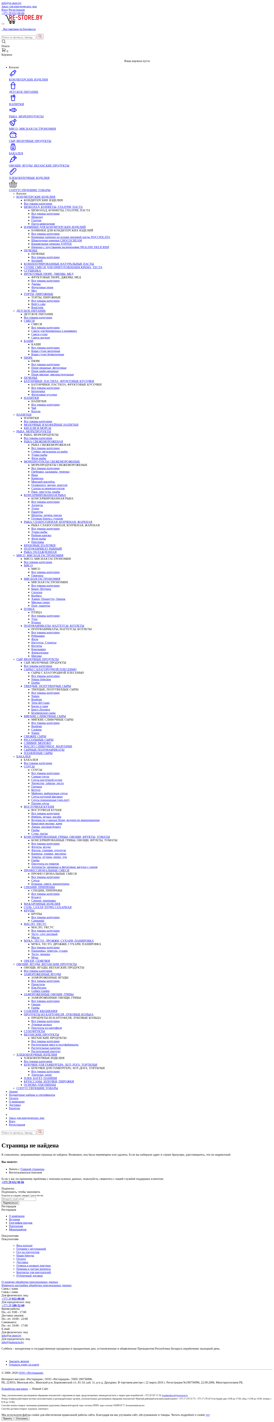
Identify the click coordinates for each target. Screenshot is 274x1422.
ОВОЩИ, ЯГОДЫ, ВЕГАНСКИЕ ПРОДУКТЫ (46, 964)
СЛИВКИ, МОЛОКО (37, 743)
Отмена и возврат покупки (33, 1265)
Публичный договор (29, 1275)
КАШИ (28, 341)
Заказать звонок (19, 1361)
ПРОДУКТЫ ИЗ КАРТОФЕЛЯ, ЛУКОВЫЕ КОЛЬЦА (59, 1014)
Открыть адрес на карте (24, 1364)
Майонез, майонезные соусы (49, 793)
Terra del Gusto (40, 702)
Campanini (37, 920)
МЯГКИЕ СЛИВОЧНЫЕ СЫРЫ (45, 716)
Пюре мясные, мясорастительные (52, 374)
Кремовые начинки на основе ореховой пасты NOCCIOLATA (70, 237)
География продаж (20, 1222)
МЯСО (28, 565)
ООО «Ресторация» (31, 1372)
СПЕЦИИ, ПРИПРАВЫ (39, 887)
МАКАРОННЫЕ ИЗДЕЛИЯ (42, 903)
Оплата (13, 1098)
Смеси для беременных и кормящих (54, 330)
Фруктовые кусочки (44, 394)
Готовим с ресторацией (31, 1248)
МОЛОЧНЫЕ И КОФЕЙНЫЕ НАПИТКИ (51, 424)
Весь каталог (24, 1245)
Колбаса (36, 595)
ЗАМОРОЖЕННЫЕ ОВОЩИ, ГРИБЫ (49, 994)
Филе (34, 639)
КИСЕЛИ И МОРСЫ (37, 428)
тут (208, 1414)
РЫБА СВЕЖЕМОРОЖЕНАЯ (43, 441)
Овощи (35, 1004)
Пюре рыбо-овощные (45, 371)
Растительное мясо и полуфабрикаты (54, 1044)
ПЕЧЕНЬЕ (30, 250)
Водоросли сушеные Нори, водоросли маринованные (65, 820)
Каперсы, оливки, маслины (48, 853)
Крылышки (38, 649)
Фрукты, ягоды (41, 846)
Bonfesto (36, 699)
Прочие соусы (40, 803)
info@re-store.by (11, 3)
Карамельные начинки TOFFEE (51, 243)
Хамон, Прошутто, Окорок (48, 599)
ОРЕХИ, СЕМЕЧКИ (37, 960)
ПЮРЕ (28, 357)
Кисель (35, 411)
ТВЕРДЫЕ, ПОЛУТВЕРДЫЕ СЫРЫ (47, 686)
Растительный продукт (46, 1051)
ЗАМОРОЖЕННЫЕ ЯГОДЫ (42, 974)
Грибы (35, 830)
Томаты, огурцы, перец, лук (49, 857)
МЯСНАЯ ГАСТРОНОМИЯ (42, 578)
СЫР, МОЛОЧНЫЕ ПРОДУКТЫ (37, 659)
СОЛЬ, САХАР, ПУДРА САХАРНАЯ (48, 907)
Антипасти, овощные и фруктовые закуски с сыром (64, 867)
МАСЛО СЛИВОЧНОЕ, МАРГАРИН (48, 746)
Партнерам (16, 1226)
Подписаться (10, 1202)
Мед (34, 290)
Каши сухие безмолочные (47, 354)
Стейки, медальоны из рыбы (49, 451)
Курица (36, 622)
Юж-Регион (38, 987)
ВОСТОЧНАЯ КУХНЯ (39, 806)
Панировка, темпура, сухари (49, 950)
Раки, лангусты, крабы (45, 491)
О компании (17, 1101)
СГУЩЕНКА (32, 270)
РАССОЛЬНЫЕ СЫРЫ (38, 739)
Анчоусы (37, 505)
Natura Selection (41, 679)
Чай (33, 408)
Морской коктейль (43, 481)
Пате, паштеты (40, 605)
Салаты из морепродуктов (48, 488)
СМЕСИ (29, 320)
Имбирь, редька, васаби (46, 816)
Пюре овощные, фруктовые (49, 367)
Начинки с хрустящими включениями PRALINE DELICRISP (70, 247)
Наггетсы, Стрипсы (43, 642)
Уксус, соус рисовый (44, 934)
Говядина (37, 575)
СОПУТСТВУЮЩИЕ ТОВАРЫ (37, 1088)
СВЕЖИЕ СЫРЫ (35, 736)
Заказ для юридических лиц (19, 6)
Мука (34, 957)
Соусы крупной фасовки (47, 796)
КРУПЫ (29, 910)
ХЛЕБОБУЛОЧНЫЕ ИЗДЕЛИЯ (36, 1054)
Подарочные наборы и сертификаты (32, 1094)
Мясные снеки (40, 602)
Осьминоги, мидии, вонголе (49, 485)
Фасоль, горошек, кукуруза (48, 850)
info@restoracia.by (12, 1342)
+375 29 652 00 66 (12, 1182)
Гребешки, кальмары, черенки (50, 471)
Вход (4, 9)
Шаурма (36, 655)
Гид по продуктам (27, 1252)
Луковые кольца (41, 1024)
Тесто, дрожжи (40, 954)
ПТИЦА (29, 609)
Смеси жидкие (40, 337)
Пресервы (37, 542)
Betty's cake (38, 304)
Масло (35, 937)
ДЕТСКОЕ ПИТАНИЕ (31, 310)
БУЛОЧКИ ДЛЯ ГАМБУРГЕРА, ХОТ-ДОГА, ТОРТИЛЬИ (60, 1064)
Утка (34, 619)
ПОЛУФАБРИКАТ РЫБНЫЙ (43, 548)
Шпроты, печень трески (46, 515)
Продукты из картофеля (46, 1027)
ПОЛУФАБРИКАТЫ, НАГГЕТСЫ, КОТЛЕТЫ (54, 625)
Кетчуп (35, 790)
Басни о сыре (39, 706)
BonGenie (37, 307)
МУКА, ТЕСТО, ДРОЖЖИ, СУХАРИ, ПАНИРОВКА (59, 940)
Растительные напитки (46, 1048)
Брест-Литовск (40, 709)
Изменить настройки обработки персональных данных (36, 1285)
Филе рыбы (38, 458)
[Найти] (40, 36)
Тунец (35, 508)
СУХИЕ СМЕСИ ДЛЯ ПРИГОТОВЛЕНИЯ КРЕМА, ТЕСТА (63, 267)
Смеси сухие (39, 334)
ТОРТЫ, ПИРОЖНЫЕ (38, 294)
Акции (13, 1091)
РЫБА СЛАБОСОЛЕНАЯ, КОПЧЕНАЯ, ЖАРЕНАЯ (58, 521)
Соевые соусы (40, 776)
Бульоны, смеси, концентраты (50, 883)
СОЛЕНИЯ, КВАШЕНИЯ (40, 1011)
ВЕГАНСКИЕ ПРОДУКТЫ (41, 1034)
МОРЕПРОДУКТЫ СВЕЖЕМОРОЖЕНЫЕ (52, 461)
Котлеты (36, 645)
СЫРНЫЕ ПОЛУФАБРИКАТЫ (44, 749)
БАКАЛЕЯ (23, 756)
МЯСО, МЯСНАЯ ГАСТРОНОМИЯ (39, 555)
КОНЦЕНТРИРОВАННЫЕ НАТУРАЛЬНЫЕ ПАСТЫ (59, 263)
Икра (34, 475)
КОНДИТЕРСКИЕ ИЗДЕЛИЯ (35, 196)
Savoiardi (36, 260)
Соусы (35, 880)
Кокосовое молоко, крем (46, 823)
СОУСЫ (29, 766)
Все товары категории (38, 203)
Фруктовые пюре (42, 287)
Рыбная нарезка (41, 535)
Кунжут (36, 897)
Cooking (36, 729)
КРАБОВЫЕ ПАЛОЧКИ (40, 545)
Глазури (36, 220)
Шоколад (37, 217)
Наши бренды (25, 1255)
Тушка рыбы (39, 454)
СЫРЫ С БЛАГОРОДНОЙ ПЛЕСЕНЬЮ (50, 669)
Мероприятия (17, 1229)
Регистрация (17, 9)
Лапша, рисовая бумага (46, 826)
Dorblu (35, 682)
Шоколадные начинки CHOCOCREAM (56, 240)
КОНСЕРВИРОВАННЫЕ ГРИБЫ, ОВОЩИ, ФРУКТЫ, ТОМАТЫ (67, 836)
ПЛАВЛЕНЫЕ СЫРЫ (38, 753)
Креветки (37, 478)
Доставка (15, 1104)
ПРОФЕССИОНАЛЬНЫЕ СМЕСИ (46, 870)
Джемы (36, 284)
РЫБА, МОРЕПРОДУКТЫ (33, 431)
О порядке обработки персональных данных (29, 1282)
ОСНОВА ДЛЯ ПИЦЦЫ (40, 1084)
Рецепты (14, 1108)
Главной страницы (32, 1169)
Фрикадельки (39, 652)
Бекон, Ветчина (41, 588)
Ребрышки (38, 635)
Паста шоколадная (43, 223)
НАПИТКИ (31, 397)
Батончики (38, 391)
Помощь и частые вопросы (33, 1268)
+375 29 (12, 13)
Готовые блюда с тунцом (47, 518)
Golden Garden (40, 991)
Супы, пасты (39, 833)
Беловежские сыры (43, 712)
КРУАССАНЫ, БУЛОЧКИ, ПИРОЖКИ (49, 1081)
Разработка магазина (14, 1388)
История (14, 1219)
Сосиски (36, 592)
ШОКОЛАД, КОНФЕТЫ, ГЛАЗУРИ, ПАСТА (53, 206)
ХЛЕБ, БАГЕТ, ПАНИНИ (40, 1078)
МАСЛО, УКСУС (35, 924)
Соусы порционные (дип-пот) (50, 800)
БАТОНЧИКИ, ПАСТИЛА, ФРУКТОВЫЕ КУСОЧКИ (59, 381)
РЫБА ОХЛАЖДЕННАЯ (40, 552)
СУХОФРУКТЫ (34, 1031)
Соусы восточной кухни (46, 779)
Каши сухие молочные (45, 351)
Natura (35, 696)
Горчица (36, 786)
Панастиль (38, 984)
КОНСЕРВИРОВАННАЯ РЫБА (45, 495)
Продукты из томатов (45, 863)
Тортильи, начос (41, 1074)
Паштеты (37, 511)
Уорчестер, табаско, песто (47, 783)
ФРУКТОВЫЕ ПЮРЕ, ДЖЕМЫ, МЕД (48, 274)
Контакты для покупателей (33, 1272)
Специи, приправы (43, 900)
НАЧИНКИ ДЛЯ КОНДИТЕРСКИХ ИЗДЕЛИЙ (55, 227)
